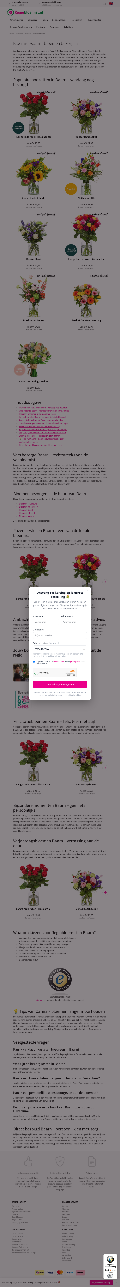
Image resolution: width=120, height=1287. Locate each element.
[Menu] (115, 1256)
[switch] (110, 1276)
